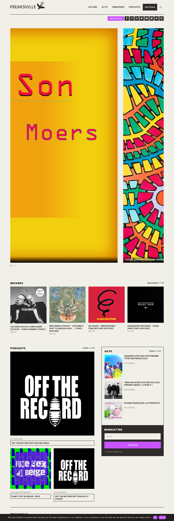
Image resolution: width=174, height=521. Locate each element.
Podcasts (134, 6)
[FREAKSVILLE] (27, 5)
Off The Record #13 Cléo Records (30, 443)
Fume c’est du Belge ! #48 (25, 496)
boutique (152, 283)
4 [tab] (14, 266)
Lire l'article (129, 363)
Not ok (162, 517)
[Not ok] (171, 517)
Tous (85, 348)
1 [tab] (10, 266)
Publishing (118, 6)
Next (161, 147)
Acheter (28, 305)
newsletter (116, 18)
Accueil (92, 6)
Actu (105, 6)
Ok (155, 517)
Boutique (150, 7)
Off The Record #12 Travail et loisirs (72, 497)
